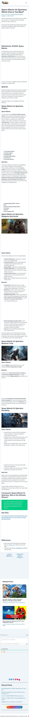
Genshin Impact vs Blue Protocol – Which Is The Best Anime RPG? (13, 600)
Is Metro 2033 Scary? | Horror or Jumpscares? (19, 556)
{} (16, 643)
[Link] (15, 644)
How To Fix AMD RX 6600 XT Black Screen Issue (12, 696)
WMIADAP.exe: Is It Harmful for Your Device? (11, 701)
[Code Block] (13, 644)
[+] (18, 643)
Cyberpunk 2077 (14, 624)
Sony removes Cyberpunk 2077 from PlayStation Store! (13, 621)
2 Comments (5, 602)
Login (27, 635)
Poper (26, 716)
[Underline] (5, 644)
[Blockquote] (11, 644)
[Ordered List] (8, 644)
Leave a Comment (5, 14)
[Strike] (6, 644)
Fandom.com (11, 545)
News (17, 602)
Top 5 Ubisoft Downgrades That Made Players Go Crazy (14, 515)
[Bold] (2, 644)
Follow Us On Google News (14, 707)
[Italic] (3, 644)
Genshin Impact (12, 602)
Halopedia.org (19, 548)
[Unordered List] (10, 644)
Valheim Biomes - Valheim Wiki (9, 555)
